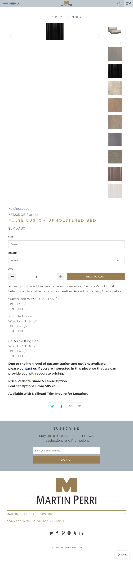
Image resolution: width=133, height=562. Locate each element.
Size (11, 236)
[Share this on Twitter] (52, 406)
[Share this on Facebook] (61, 406)
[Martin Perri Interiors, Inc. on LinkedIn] (81, 533)
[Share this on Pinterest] (70, 406)
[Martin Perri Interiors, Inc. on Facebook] (57, 533)
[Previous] (11, 36)
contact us (28, 368)
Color (12, 253)
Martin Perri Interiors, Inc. (70, 547)
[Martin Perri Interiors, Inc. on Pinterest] (63, 533)
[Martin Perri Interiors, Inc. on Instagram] (69, 533)
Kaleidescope (18, 209)
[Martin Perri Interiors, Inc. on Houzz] (75, 533)
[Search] (120, 3)
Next (75, 17)
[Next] (98, 36)
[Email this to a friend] (79, 406)
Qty (10, 269)
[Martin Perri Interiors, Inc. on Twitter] (51, 533)
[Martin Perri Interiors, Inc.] (66, 3)
